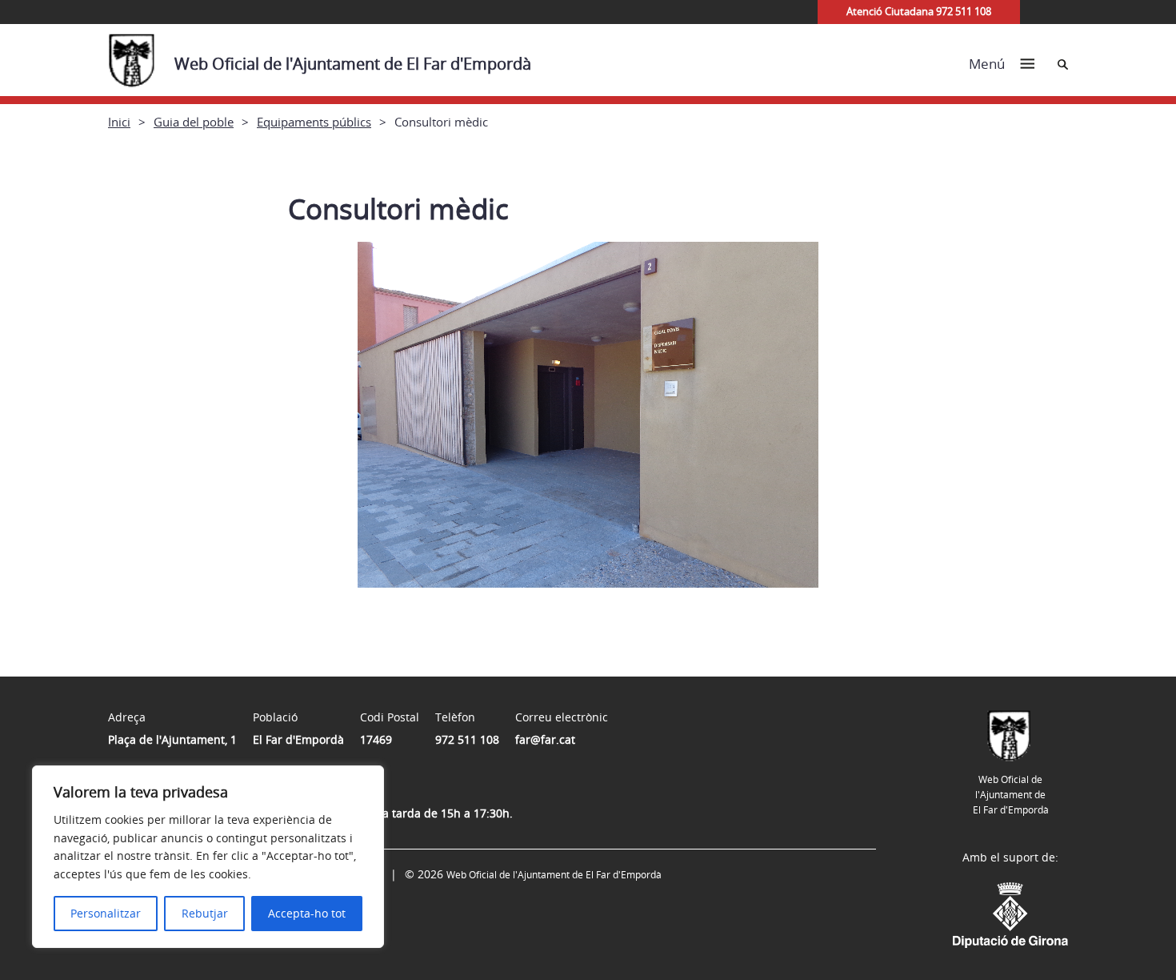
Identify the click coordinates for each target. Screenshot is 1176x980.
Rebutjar (205, 913)
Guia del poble (194, 122)
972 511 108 (467, 739)
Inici (119, 122)
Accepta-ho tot (307, 913)
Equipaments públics (314, 122)
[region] (208, 856)
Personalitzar (105, 913)
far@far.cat (545, 739)
